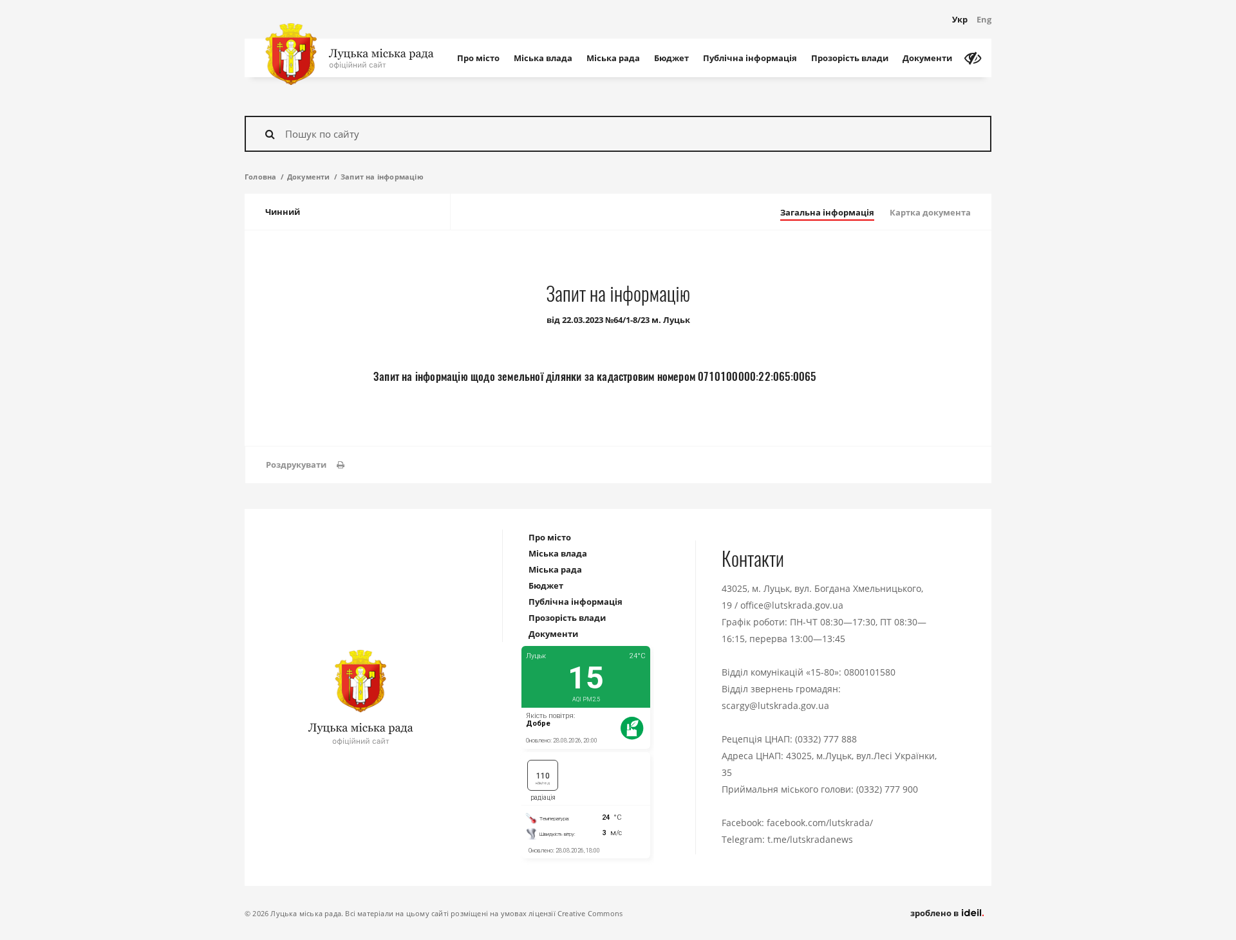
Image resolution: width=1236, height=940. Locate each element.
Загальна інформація (827, 212)
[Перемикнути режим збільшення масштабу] (972, 58)
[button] (305, 465)
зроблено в (935, 913)
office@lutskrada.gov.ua (791, 605)
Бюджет (671, 58)
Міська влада (543, 58)
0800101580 (869, 672)
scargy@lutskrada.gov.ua (775, 705)
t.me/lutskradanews (810, 839)
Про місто (478, 58)
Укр (960, 19)
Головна (260, 176)
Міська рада (613, 58)
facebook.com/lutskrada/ (820, 822)
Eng (984, 19)
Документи (927, 58)
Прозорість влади (849, 58)
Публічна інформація (750, 58)
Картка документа (930, 212)
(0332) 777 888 (826, 739)
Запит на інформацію (382, 176)
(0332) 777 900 (887, 789)
